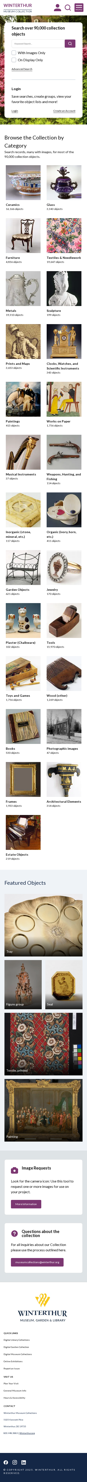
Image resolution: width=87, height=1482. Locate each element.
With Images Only (31, 53)
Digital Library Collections (17, 1339)
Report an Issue (12, 1368)
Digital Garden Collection (16, 1347)
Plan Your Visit (11, 1383)
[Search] (70, 44)
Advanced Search (22, 69)
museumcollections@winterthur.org (37, 1262)
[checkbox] (14, 53)
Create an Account (64, 110)
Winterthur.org (27, 1433)
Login (15, 110)
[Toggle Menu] (79, 7)
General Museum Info (15, 1390)
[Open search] (68, 7)
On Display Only (30, 60)
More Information (26, 1204)
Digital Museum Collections (18, 1354)
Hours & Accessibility (14, 1397)
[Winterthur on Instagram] (14, 1462)
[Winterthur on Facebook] (6, 1462)
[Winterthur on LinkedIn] (23, 1462)
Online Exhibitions (13, 1361)
